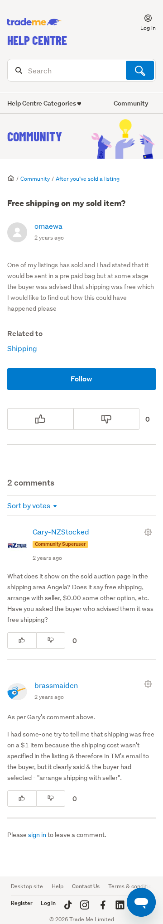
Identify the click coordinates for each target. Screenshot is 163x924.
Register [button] (22, 903)
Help (57, 886)
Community (34, 136)
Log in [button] (48, 903)
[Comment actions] (150, 532)
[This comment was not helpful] (50, 640)
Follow (81, 379)
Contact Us (86, 886)
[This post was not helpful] (106, 419)
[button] (142, 22)
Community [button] (131, 103)
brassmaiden (56, 685)
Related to (25, 333)
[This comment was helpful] (21, 640)
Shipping (22, 348)
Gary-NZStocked (61, 531)
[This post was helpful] (40, 419)
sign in (37, 835)
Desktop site (27, 886)
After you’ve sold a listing (88, 179)
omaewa (48, 226)
